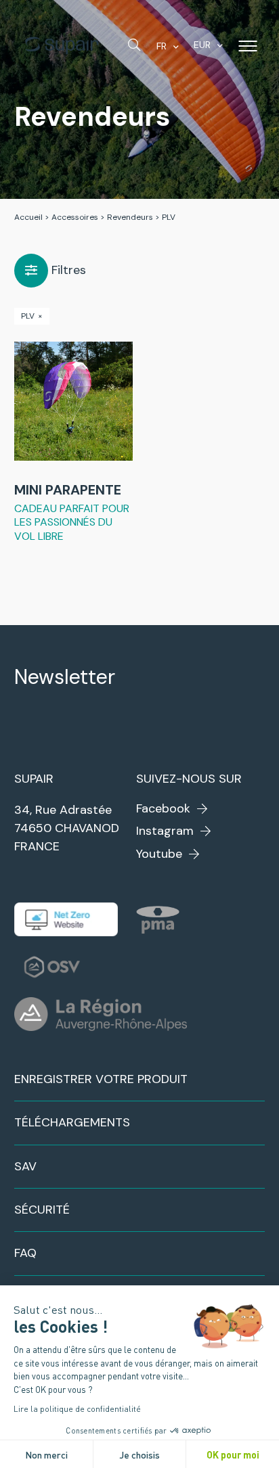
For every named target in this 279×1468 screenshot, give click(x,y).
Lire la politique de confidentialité (77, 1408)
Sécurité (42, 1209)
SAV (25, 1166)
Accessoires (74, 217)
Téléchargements (72, 1122)
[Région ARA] (100, 1014)
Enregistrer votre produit (101, 1079)
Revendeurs (130, 217)
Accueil (28, 217)
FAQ (25, 1253)
